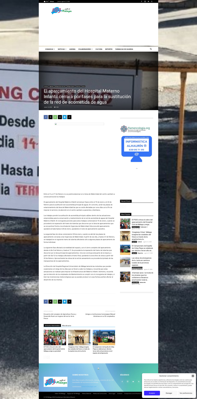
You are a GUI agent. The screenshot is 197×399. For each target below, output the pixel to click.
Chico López (135, 282)
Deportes (108, 49)
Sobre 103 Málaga (60, 393)
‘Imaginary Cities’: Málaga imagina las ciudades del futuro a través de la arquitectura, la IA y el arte (78, 349)
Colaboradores (84, 49)
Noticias (61, 49)
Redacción (143, 282)
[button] (193, 376)
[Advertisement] (98, 31)
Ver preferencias (186, 393)
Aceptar (152, 393)
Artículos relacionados (52, 325)
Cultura (99, 49)
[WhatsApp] (55, 117)
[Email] (60, 117)
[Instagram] (145, 1)
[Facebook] (141, 1)
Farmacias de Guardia (124, 49)
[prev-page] (45, 357)
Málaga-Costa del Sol (60, 86)
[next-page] (48, 357)
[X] (151, 1)
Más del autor (66, 325)
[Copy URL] (69, 117)
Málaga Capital (70, 86)
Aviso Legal (112, 393)
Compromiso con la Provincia (132, 393)
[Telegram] (65, 117)
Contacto (119, 393)
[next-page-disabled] (124, 206)
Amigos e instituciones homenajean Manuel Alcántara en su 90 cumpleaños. (100, 315)
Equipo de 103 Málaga (73, 393)
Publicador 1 (143, 227)
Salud (83, 86)
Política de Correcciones (100, 393)
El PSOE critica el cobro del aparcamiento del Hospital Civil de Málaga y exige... (142, 222)
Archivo (46, 86)
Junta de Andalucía (137, 267)
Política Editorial (86, 393)
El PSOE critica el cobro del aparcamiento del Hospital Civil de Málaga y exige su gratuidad (54, 349)
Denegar (169, 393)
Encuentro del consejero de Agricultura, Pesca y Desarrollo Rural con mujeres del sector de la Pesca (60, 316)
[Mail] (148, 1)
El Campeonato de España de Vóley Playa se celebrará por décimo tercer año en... (142, 248)
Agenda (72, 49)
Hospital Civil (47, 344)
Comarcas (49, 49)
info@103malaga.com (89, 387)
